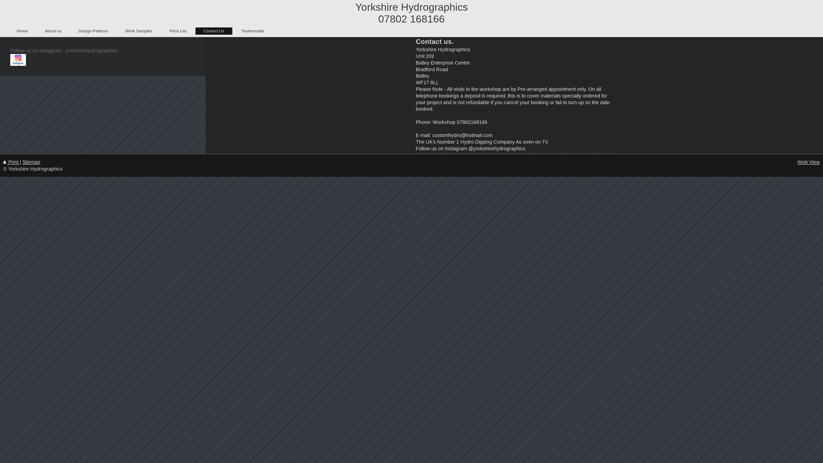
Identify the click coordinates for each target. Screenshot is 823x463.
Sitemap (31, 162)
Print (13, 162)
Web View (808, 162)
